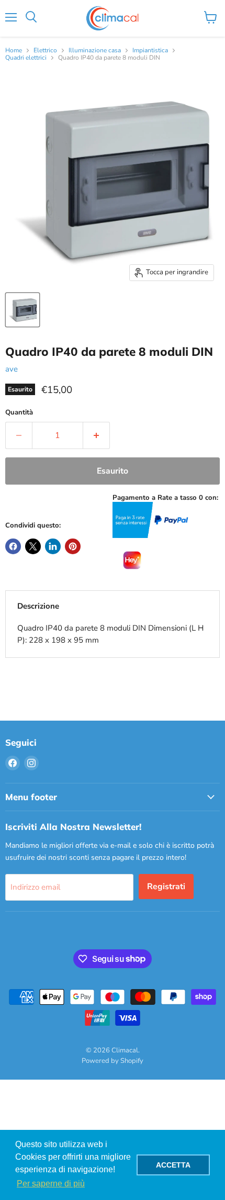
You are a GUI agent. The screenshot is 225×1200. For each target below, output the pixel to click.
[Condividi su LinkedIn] (53, 546)
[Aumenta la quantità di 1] (96, 435)
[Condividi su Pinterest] (73, 546)
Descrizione (38, 606)
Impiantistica (150, 50)
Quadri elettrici (26, 58)
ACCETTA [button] (173, 1165)
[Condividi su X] (33, 546)
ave (11, 369)
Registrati (166, 886)
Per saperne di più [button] (51, 1183)
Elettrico (45, 50)
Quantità (19, 413)
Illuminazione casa (95, 50)
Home (13, 50)
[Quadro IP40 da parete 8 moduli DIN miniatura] (22, 310)
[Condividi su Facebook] (13, 546)
